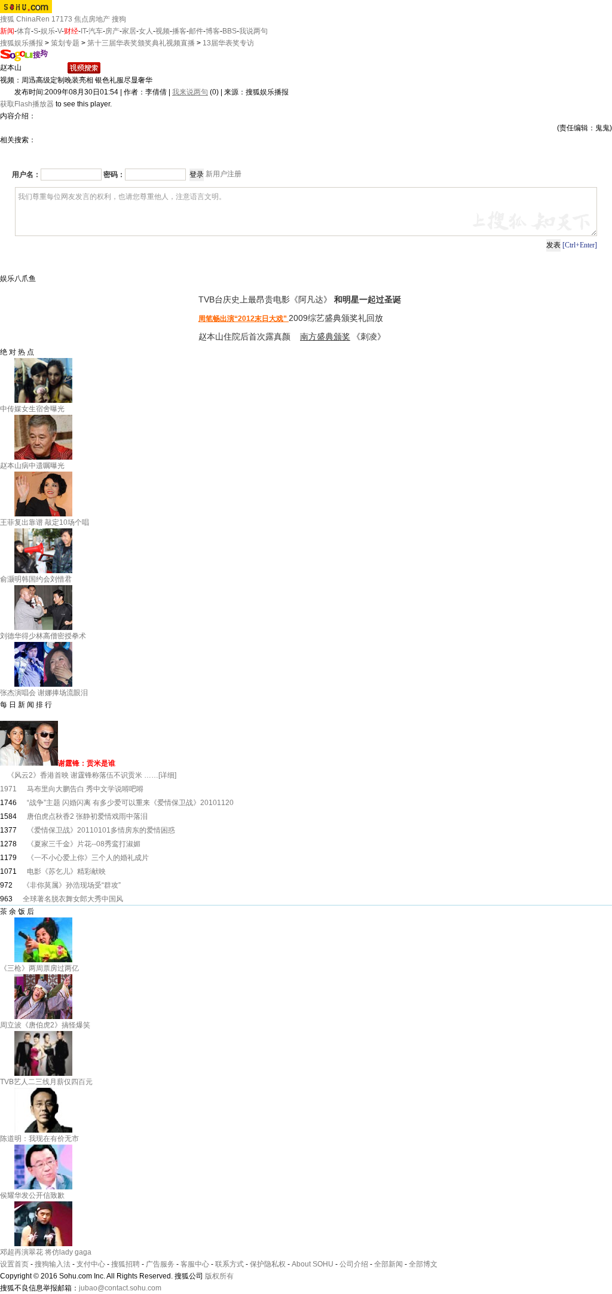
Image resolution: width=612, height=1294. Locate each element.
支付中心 (90, 1264)
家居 (129, 31)
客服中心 (194, 1264)
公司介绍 (353, 1264)
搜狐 (7, 19)
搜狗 (119, 19)
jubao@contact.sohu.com (120, 1288)
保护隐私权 (268, 1264)
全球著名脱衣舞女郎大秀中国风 (73, 899)
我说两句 (253, 31)
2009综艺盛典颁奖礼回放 (336, 318)
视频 (162, 31)
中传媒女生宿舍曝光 (32, 409)
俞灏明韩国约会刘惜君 (36, 579)
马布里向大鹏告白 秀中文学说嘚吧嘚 (85, 789)
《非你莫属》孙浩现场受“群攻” (72, 885)
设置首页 (14, 1264)
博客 (213, 31)
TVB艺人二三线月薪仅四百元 (46, 1082)
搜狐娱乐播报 (21, 43)
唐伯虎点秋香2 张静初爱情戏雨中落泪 (87, 816)
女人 (146, 31)
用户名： (26, 174)
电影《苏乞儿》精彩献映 (66, 871)
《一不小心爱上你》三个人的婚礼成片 (88, 858)
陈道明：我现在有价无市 (39, 1138)
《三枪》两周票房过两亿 (39, 968)
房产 (112, 31)
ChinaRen (33, 19)
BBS (229, 31)
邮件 (196, 31)
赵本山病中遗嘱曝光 (32, 465)
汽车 (95, 31)
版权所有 (219, 1276)
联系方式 (229, 1264)
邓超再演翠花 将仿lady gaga (45, 1252)
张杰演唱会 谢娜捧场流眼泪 (44, 693)
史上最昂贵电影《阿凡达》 (282, 299)
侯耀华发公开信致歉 (32, 1195)
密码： (114, 174)
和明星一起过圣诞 (367, 299)
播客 (179, 31)
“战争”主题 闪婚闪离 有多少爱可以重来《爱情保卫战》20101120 (130, 803)
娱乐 (48, 31)
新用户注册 (223, 174)
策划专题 (65, 43)
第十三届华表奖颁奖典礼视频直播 (142, 43)
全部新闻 (388, 1264)
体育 (24, 31)
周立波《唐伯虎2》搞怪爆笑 (45, 1025)
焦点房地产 (92, 19)
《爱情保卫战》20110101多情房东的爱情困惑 (101, 830)
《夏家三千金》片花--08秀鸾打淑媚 (83, 844)
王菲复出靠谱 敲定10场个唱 (44, 522)
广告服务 (160, 1264)
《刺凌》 (368, 336)
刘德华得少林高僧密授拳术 (43, 636)
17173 (61, 19)
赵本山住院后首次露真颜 (245, 336)
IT (83, 31)
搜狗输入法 (53, 1264)
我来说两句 (190, 92)
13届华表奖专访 (228, 43)
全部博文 (423, 1264)
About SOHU (312, 1264)
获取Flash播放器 (27, 104)
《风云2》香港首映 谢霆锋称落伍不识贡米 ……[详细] (88, 775)
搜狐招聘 (125, 1264)
